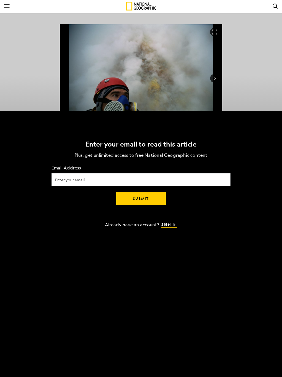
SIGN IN (169, 224)
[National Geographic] (141, 6)
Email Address (66, 168)
